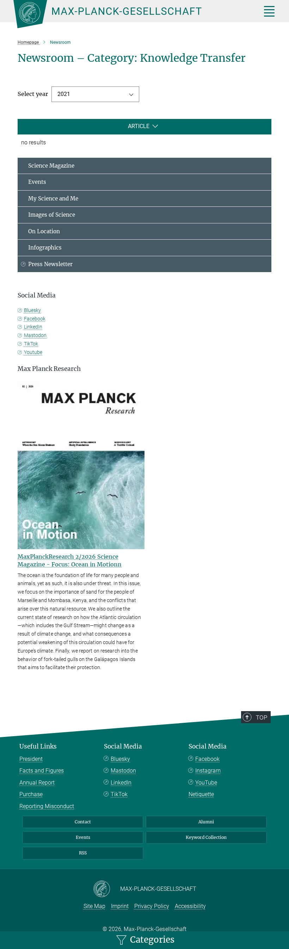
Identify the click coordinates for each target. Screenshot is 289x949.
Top (261, 717)
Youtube (33, 352)
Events (37, 182)
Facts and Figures (41, 770)
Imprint (120, 906)
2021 (63, 94)
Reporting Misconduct (46, 806)
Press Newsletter (50, 264)
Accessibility (190, 906)
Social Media (123, 746)
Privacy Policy (151, 906)
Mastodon (35, 335)
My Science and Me (53, 198)
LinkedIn (33, 327)
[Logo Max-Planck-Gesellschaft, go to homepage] (128, 14)
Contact (83, 821)
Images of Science (51, 214)
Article (138, 126)
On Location (44, 231)
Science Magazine (51, 165)
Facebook (34, 319)
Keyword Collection (206, 837)
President (31, 759)
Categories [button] (151, 939)
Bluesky (32, 310)
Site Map (94, 906)
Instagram (208, 770)
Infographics (45, 247)
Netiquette (201, 794)
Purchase (31, 794)
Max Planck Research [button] (49, 368)
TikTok (31, 344)
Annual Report (37, 782)
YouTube (206, 782)
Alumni (206, 821)
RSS (83, 852)
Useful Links (38, 746)
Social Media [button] (37, 295)
